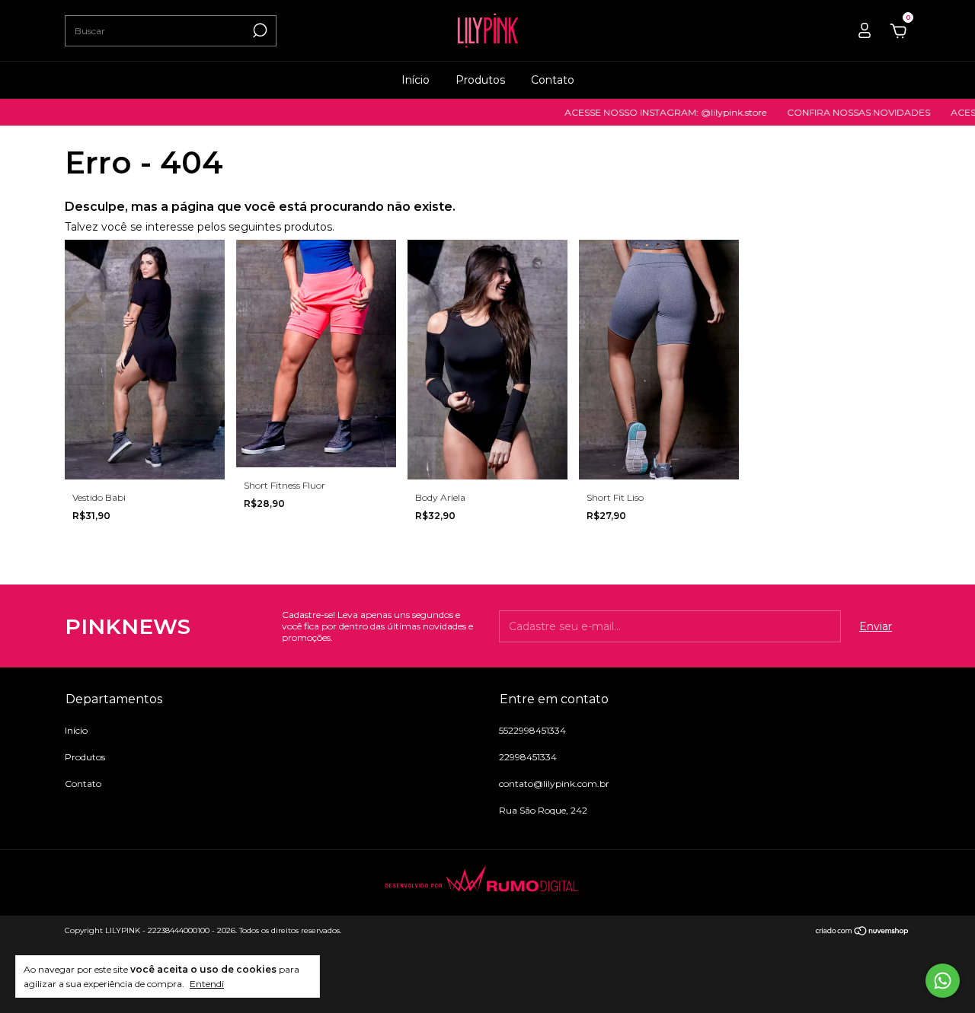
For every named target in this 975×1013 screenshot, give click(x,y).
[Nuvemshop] (862, 932)
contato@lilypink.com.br (554, 783)
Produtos (480, 80)
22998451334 (528, 757)
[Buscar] (259, 30)
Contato (552, 80)
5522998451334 (532, 730)
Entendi (207, 983)
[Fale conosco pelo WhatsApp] (942, 981)
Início (415, 80)
